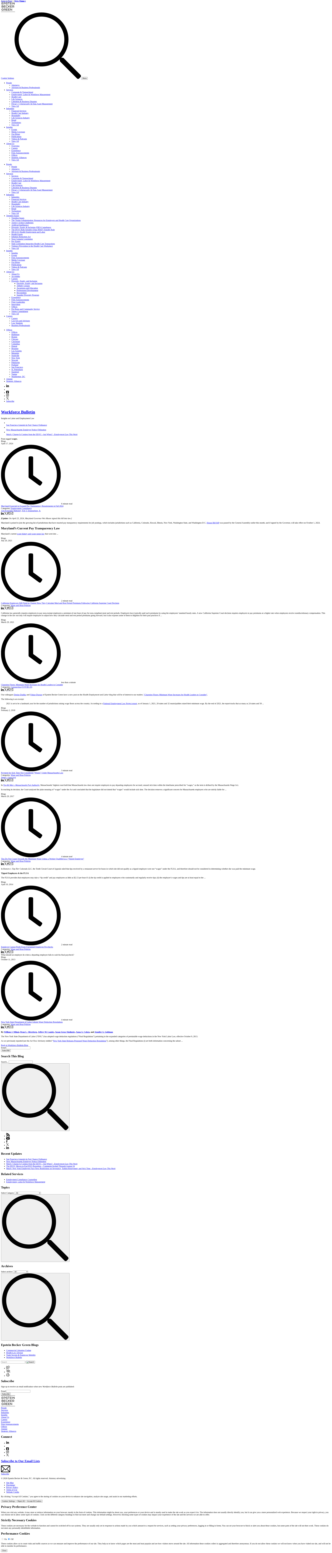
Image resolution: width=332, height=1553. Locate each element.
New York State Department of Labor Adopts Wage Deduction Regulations (32, 1022)
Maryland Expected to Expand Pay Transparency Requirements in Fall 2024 (32, 506)
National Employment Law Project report (120, 703)
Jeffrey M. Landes (46, 1032)
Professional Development (27, 290)
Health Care (16, 97)
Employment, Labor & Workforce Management (30, 94)
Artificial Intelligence (20, 225)
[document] (166, 1528)
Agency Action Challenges (22, 223)
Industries (10, 108)
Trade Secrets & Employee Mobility (21, 1355)
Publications (16, 136)
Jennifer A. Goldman (104, 1032)
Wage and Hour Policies (21, 605)
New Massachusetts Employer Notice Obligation (26, 1161)
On (5, 1539)
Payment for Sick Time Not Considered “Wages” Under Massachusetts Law (32, 773)
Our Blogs (15, 134)
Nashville (15, 355)
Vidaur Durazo (36, 695)
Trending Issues (12, 216)
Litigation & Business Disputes (24, 101)
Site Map (10, 1483)
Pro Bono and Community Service (25, 309)
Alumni (9, 379)
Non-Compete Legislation (22, 239)
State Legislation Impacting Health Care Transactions (33, 244)
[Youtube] (7, 389)
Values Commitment (19, 311)
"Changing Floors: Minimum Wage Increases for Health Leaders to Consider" (175, 695)
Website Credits (12, 1492)
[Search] (48, 78)
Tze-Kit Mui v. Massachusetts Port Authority (21, 785)
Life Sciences (16, 99)
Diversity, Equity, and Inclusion (24, 281)
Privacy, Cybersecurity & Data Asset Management (32, 104)
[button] (8, 1368)
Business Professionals (20, 325)
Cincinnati (15, 341)
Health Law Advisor (14, 1353)
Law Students (17, 323)
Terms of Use (11, 1490)
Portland (14, 365)
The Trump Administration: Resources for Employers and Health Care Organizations (46, 220)
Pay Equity (15, 241)
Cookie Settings (7, 78)
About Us (10, 143)
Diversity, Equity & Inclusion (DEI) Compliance (31, 227)
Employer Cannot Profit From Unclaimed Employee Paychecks (27, 947)
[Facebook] (7, 393)
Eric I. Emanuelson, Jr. (31, 511)
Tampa (14, 374)
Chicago (14, 339)
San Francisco (17, 367)
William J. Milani (11, 1032)
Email (3, 1048)
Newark (14, 360)
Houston (14, 348)
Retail (13, 120)
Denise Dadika (20, 695)
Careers (14, 148)
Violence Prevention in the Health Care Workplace (32, 246)
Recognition (22, 293)
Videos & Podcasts (19, 139)
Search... (4, 1062)
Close (4, 1551)
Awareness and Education (27, 288)
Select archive (6, 1272)
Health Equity (17, 234)
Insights (9, 127)
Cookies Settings (8, 1501)
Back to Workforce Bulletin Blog (14, 1045)
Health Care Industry (20, 113)
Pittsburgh (15, 362)
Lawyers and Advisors (20, 321)
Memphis (15, 353)
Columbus (15, 344)
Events (14, 129)
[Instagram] (7, 396)
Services (9, 90)
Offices (14, 155)
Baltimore (15, 334)
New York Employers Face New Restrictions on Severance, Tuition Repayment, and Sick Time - (60, 1168)
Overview (15, 146)
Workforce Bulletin (18, 412)
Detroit (14, 346)
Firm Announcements (20, 153)
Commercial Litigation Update (18, 1350)
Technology (16, 122)
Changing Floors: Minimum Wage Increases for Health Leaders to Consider (32, 685)
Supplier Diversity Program (28, 295)
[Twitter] (7, 399)
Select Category (7, 1193)
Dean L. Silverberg (28, 1032)
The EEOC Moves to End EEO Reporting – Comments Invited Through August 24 (40, 1166)
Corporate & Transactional (22, 92)
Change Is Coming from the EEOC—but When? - (41, 1164)
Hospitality (15, 115)
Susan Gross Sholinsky (65, 1032)
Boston (14, 337)
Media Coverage (18, 132)
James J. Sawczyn (8, 777)
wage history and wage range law (30, 534)
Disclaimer (10, 1485)
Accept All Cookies (34, 1501)
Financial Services (18, 111)
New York (15, 358)
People (9, 83)
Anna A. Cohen (83, 1032)
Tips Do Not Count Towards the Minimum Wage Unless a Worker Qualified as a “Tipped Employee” (42, 859)
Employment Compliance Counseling (21, 1179)
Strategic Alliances (19, 157)
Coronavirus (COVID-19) (21, 687)
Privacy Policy (12, 1487)
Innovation (15, 304)
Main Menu (19, 1)
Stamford (15, 372)
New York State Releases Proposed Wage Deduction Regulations (79, 1041)
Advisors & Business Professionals (25, 87)
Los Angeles (16, 351)
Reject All (21, 1501)
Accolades (15, 276)
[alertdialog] (166, 1528)
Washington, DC (18, 376)
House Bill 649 (213, 523)
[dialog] (166, 1499)
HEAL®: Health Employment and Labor (28, 232)
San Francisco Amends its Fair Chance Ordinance (26, 1159)
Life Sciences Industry (20, 118)
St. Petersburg (17, 369)
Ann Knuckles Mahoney (11, 511)
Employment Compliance (21, 508)
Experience (16, 150)
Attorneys (15, 85)
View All (15, 106)
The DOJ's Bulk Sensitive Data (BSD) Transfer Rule (33, 230)
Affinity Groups (23, 286)
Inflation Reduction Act (21, 237)
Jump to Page (6, 1)
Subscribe (10, 401)
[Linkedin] (7, 386)
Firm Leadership (18, 302)
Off (12, 1539)
